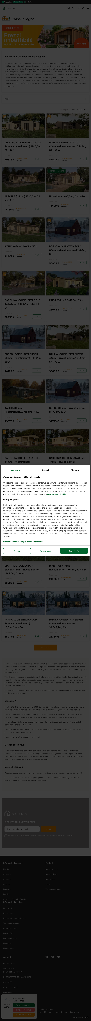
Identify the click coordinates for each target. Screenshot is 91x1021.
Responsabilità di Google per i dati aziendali (23, 541)
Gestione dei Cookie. (57, 494)
